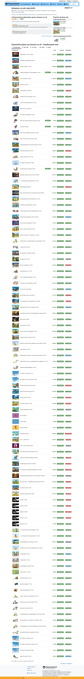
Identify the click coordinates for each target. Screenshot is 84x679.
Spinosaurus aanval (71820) (26, 608)
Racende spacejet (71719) (26, 584)
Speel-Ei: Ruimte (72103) (25, 656)
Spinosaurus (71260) (25, 259)
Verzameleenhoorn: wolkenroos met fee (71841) (31, 620)
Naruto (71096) (23, 499)
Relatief (62, 50)
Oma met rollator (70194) (26, 403)
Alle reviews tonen (46, 36)
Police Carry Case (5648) (25, 289)
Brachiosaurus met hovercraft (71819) (28, 602)
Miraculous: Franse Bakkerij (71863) (28, 283)
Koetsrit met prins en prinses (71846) (28, 138)
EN (31, 670)
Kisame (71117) (23, 523)
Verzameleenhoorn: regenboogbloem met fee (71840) (32, 614)
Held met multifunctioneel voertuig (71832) (30, 120)
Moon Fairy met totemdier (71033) (28, 223)
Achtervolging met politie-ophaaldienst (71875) (31, 211)
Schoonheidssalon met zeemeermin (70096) (30, 301)
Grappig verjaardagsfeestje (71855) (28, 367)
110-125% (34, 47)
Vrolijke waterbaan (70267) (26, 409)
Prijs (55, 50)
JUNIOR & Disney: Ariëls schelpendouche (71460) (31, 548)
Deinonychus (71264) (25, 325)
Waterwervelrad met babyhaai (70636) (29, 457)
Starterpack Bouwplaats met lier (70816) (29, 217)
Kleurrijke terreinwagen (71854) (27, 114)
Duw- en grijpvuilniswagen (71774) (28, 277)
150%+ (49, 47)
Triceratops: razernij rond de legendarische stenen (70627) (33, 313)
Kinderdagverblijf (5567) (25, 186)
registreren (75, 1)
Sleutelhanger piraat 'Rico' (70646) (28, 463)
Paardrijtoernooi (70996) (25, 90)
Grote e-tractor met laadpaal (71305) (28, 331)
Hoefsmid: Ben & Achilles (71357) (27, 337)
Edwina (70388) (23, 427)
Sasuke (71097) (23, 505)
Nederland (63, 1)
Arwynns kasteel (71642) (25, 66)
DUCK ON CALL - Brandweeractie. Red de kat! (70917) (32, 481)
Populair (29, 668)
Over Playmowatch (31, 666)
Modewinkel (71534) (25, 560)
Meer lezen (59, 677)
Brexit (19, 12)
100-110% (26, 47)
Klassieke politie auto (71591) (26, 150)
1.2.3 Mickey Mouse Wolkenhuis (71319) (29, 180)
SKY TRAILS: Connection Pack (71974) (28, 379)
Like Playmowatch (32, 673)
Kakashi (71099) (23, 511)
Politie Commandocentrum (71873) (28, 102)
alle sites (32, 661)
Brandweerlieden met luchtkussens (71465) (30, 199)
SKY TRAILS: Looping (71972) (26, 638)
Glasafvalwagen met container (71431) (29, 542)
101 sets (55, 14)
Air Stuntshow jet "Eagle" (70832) (27, 253)
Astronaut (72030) (24, 126)
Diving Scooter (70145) (25, 397)
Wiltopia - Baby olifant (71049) (27, 493)
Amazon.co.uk (15, 14)
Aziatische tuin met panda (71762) (28, 96)
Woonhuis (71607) (24, 84)
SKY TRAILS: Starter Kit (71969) (27, 162)
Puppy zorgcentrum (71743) (26, 156)
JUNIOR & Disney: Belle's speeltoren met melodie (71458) (33, 343)
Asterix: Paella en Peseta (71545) (27, 229)
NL (29, 670)
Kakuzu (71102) (23, 517)
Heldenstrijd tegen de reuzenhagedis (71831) (30, 72)
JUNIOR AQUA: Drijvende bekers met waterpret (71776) (32, 241)
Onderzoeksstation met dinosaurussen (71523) (30, 144)
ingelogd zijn (18, 21)
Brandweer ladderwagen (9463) (27, 60)
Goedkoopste (17, 47)
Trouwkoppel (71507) (25, 554)
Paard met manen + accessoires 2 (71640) (29, 235)
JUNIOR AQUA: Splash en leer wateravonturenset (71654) (33, 355)
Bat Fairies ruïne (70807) (25, 108)
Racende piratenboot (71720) (26, 590)
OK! (55, 677)
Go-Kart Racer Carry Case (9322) (27, 295)
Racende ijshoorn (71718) (26, 271)
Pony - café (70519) (24, 439)
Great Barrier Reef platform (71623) (28, 205)
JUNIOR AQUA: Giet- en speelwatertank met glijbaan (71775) (34, 361)
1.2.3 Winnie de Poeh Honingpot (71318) (29, 529)
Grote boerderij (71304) (25, 78)
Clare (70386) (23, 421)
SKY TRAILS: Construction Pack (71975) (29, 644)
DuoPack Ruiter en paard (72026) (27, 168)
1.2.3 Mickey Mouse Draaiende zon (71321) (30, 535)
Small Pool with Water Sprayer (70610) (29, 451)
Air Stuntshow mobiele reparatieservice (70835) (31, 469)
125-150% (42, 47)
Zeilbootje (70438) (24, 433)
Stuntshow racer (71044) (25, 487)
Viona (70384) (23, 415)
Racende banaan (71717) (25, 578)
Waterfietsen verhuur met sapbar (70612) (29, 307)
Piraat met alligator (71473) (26, 265)
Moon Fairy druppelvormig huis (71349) (29, 132)
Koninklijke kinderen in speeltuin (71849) (29, 632)
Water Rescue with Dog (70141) (27, 391)
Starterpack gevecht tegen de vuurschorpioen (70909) (32, 475)
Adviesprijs (68, 50)
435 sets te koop (31, 14)
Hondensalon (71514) (25, 349)
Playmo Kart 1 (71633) (25, 572)
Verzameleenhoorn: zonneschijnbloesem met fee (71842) (33, 626)
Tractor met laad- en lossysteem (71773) (29, 596)
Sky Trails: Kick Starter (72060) (27, 650)
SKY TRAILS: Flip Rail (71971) (26, 373)
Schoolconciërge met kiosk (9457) (27, 385)
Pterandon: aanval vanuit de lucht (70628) (29, 174)
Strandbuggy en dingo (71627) (27, 566)
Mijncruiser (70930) (24, 319)
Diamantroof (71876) (25, 247)
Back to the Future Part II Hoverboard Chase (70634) (32, 192)
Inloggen (69, 1)
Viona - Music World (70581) (26, 445)
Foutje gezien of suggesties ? (66, 663)
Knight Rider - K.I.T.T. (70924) (26, 54)
